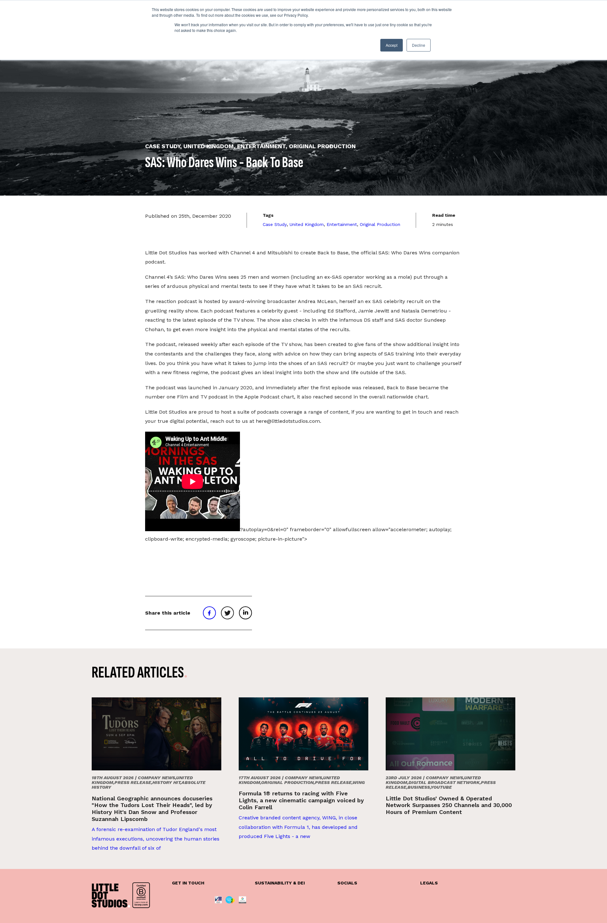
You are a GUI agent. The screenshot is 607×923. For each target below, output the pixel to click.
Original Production (380, 224)
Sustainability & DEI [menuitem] (280, 882)
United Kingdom (307, 224)
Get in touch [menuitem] (188, 882)
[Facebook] (209, 613)
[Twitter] (227, 613)
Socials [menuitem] (347, 882)
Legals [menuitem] (429, 882)
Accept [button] (391, 45)
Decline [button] (418, 45)
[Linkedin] (245, 613)
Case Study (275, 224)
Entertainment (342, 224)
